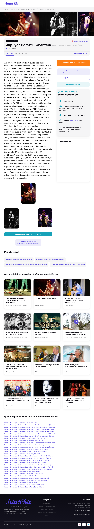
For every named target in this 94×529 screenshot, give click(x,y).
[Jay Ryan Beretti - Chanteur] (28, 193)
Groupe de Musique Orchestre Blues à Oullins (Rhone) (22, 476)
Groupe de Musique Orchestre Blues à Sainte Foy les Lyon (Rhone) (26, 449)
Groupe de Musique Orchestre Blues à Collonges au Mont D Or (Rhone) (28, 469)
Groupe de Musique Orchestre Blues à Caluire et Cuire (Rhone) (25, 438)
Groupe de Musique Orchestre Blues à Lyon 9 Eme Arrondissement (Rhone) (29, 434)
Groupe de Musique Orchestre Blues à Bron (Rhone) (21, 483)
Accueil (6, 9)
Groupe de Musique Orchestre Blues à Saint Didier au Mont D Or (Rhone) (28, 467)
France (13, 9)
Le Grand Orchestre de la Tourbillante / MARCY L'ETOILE (17, 400)
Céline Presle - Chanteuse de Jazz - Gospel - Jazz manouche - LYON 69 (46, 400)
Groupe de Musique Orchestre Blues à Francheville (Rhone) (24, 485)
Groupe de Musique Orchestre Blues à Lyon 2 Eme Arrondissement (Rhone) (29, 432)
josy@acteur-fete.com (82, 514)
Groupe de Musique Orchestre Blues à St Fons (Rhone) (22, 471)
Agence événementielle (47, 507)
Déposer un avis (74, 84)
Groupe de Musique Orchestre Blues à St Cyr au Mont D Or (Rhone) (26, 460)
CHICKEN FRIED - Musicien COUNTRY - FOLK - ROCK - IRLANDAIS (16, 300)
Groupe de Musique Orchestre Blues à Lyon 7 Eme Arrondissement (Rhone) (29, 443)
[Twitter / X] (88, 524)
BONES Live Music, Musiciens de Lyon (46, 333)
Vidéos (24, 53)
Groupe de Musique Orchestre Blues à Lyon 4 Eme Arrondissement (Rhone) (29, 427)
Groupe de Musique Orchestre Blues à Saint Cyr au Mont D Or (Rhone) (27, 458)
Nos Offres (46, 504)
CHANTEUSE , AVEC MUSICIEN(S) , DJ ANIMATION (76, 366)
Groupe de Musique (24, 9)
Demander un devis (79, 53)
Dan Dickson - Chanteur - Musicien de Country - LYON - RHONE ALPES (17, 366)
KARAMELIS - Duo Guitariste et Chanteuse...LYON (17, 333)
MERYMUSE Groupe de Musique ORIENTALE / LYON (75, 333)
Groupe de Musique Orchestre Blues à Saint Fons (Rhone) (23, 474)
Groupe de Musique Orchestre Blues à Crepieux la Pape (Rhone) (25, 463)
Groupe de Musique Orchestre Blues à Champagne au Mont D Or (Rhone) (28, 456)
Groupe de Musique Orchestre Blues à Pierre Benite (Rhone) (24, 487)
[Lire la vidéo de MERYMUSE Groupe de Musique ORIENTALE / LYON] (76, 322)
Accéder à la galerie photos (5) (29, 234)
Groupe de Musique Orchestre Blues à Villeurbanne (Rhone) (24, 440)
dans (19, 259)
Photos (17, 53)
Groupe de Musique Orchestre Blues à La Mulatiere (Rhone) (24, 445)
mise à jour (73, 121)
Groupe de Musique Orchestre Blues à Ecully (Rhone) (22, 454)
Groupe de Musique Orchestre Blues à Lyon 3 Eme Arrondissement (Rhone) (29, 429)
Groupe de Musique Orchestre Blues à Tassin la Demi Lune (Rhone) (26, 478)
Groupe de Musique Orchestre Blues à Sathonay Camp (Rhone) (25, 480)
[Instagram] (79, 524)
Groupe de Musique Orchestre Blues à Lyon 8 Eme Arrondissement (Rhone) (29, 447)
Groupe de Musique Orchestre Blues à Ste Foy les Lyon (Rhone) (25, 451)
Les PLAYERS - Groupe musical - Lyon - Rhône (47, 366)
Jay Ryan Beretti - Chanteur (45, 298)
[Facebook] (84, 524)
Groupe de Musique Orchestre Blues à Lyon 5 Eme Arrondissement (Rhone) (29, 436)
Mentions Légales (47, 510)
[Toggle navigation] (87, 3)
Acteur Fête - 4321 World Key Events (20, 525)
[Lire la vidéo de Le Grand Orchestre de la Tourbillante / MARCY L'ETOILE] (18, 388)
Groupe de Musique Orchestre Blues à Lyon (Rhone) (21, 423)
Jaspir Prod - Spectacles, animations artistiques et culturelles (74, 400)
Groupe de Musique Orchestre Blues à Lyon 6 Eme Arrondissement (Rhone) (29, 425)
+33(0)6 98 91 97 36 (83, 510)
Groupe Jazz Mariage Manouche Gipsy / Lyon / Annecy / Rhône (74, 300)
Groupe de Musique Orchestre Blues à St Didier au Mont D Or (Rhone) (27, 465)
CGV (47, 515)
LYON (34, 9)
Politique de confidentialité (47, 512)
